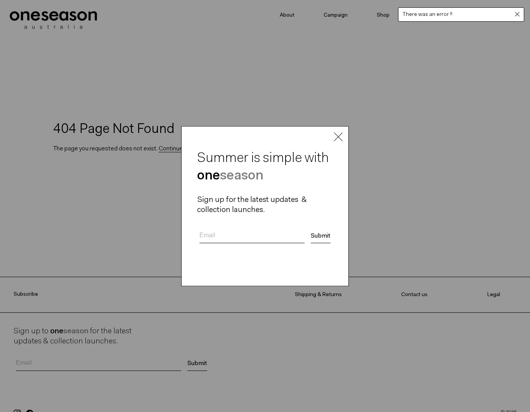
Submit (321, 236)
